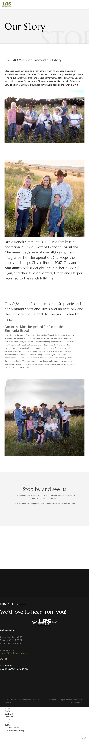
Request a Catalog (16, 730)
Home (7, 708)
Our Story (9, 711)
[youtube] (15, 678)
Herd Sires (9, 716)
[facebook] (82, 4)
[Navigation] (46, 4)
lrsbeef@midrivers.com (13, 653)
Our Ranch (9, 714)
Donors (8, 719)
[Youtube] (85, 4)
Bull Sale (8, 725)
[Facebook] (4, 680)
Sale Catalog (14, 728)
